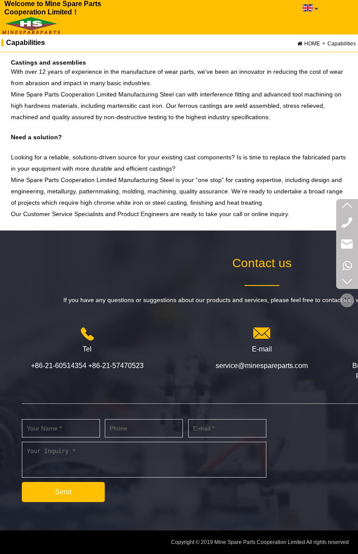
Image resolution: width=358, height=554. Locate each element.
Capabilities (341, 44)
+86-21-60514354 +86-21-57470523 (87, 365)
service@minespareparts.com (262, 365)
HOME (312, 44)
